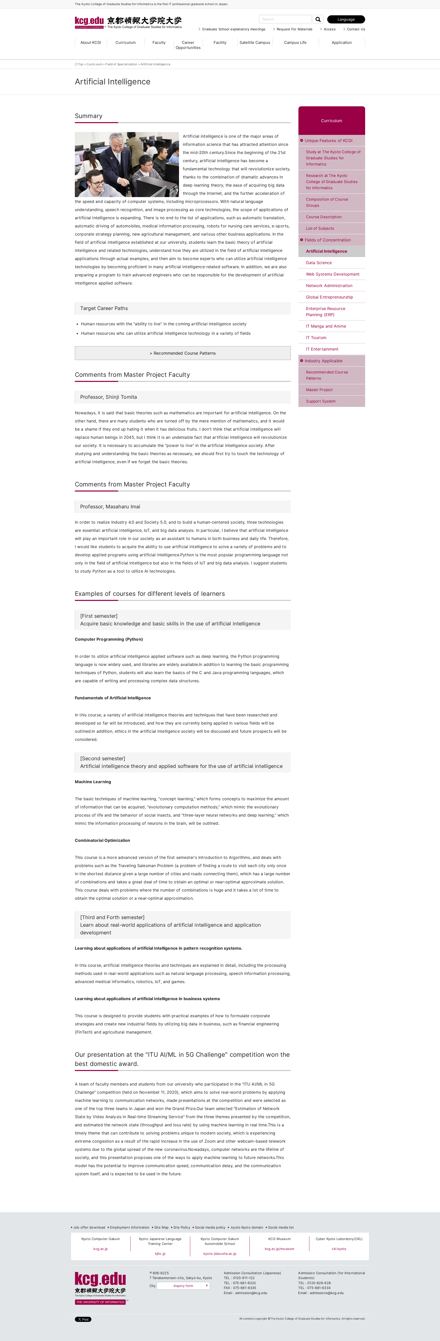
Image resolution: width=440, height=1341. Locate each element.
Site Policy (181, 1227)
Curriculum (126, 42)
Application (342, 42)
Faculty (159, 42)
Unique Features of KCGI (329, 140)
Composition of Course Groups (327, 202)
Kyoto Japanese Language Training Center (160, 1241)
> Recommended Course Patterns (183, 353)
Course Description (324, 217)
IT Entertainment (322, 349)
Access (330, 29)
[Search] (318, 19)
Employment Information (129, 1227)
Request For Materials (294, 29)
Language (346, 19)
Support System (321, 401)
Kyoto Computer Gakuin (100, 1239)
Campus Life (295, 42)
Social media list (281, 1227)
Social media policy (210, 1227)
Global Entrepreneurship (329, 297)
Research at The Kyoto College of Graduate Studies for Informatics (332, 181)
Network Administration (329, 285)
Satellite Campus (255, 42)
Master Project (319, 390)
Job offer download (89, 1227)
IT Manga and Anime (326, 326)
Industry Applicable (323, 360)
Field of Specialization (121, 64)
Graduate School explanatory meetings (233, 29)
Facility (220, 42)
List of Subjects (320, 228)
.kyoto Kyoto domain (246, 1227)
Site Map (161, 1227)
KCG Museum (279, 1239)
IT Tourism (316, 337)
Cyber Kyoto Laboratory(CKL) (339, 1239)
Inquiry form (183, 1286)
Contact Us (356, 29)
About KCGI (90, 42)
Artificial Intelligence (327, 251)
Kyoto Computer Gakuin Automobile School (220, 1241)
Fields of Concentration (328, 239)
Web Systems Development (333, 274)
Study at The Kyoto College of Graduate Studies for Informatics (333, 158)
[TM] (123, 16)
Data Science (319, 262)
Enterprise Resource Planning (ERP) (325, 311)
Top (80, 64)
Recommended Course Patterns (327, 375)
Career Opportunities (188, 45)
